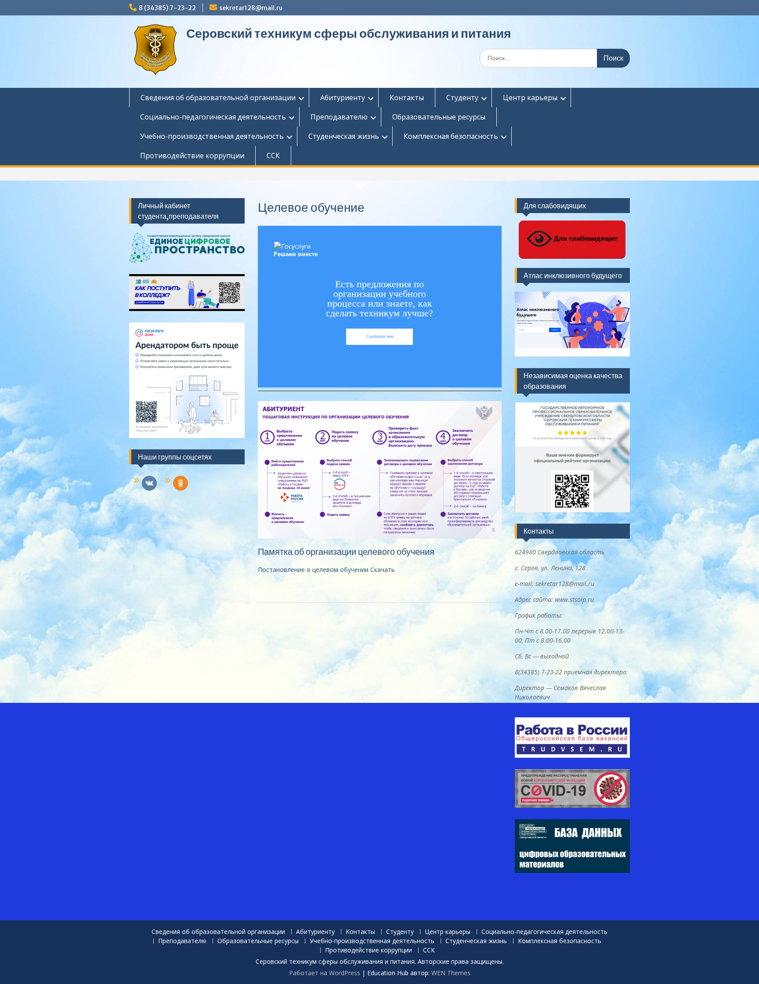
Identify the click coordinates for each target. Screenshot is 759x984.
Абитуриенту (342, 97)
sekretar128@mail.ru (250, 8)
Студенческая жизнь (343, 136)
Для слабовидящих (585, 238)
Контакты (407, 97)
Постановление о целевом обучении (314, 569)
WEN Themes (450, 973)
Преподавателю (339, 117)
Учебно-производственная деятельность (212, 136)
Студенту (462, 97)
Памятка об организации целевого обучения (346, 551)
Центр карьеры (530, 97)
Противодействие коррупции (192, 155)
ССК (273, 155)
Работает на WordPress (324, 973)
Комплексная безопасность (451, 136)
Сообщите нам (379, 336)
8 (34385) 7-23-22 (167, 8)
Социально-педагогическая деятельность (213, 117)
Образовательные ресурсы (438, 117)
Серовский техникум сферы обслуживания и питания (348, 33)
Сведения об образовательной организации (218, 97)
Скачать (382, 569)
